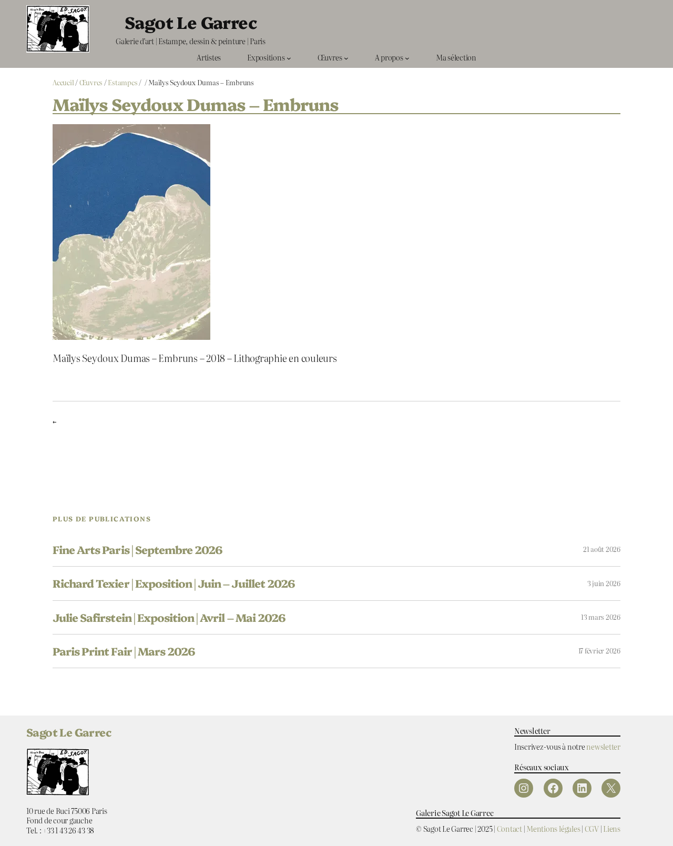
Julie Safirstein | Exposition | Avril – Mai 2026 (169, 617)
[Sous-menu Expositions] (289, 57)
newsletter (603, 746)
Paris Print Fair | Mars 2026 (124, 651)
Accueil (63, 82)
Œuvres (91, 82)
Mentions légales (553, 828)
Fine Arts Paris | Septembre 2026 (137, 549)
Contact (509, 828)
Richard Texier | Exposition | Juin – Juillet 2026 (174, 583)
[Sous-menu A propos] (407, 57)
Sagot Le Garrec (191, 21)
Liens (611, 828)
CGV (592, 828)
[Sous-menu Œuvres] (346, 57)
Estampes (122, 82)
